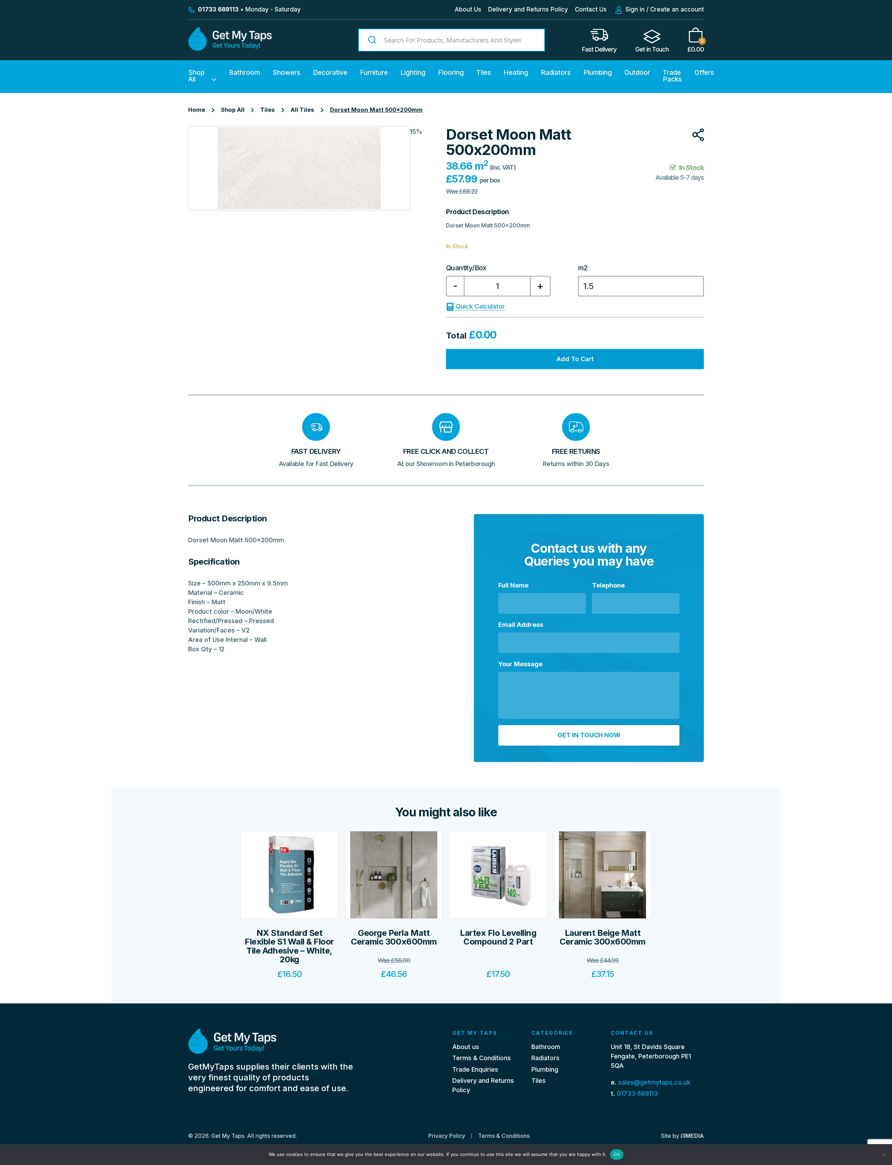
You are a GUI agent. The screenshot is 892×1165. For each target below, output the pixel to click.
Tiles (483, 73)
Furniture (374, 73)
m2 (583, 267)
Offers (704, 73)
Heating (515, 73)
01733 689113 (637, 1093)
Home (196, 109)
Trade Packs (672, 76)
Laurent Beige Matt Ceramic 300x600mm (603, 937)
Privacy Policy (446, 1136)
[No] (883, 1154)
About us (465, 1046)
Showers (286, 73)
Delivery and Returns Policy (528, 9)
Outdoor (637, 73)
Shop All (196, 76)
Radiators (556, 73)
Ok (617, 1154)
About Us (468, 9)
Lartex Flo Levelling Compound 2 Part (498, 937)
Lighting (412, 73)
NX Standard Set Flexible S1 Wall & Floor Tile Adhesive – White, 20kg (289, 946)
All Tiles (302, 109)
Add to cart (575, 359)
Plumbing (597, 73)
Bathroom (244, 73)
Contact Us (591, 9)
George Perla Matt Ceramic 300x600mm (394, 937)
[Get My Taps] (230, 48)
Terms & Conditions (481, 1058)
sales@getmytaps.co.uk (654, 1082)
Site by (682, 1135)
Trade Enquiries (475, 1069)
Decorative (330, 73)
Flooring (451, 73)
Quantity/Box (466, 267)
